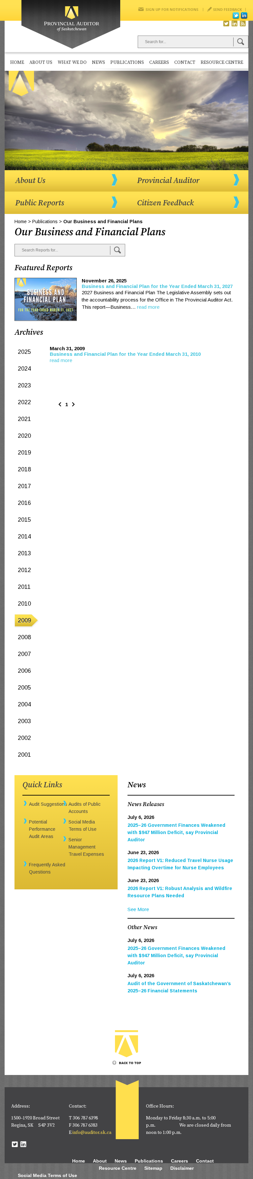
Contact (184, 63)
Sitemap (153, 1168)
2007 (24, 654)
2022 (24, 402)
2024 (24, 368)
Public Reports (39, 203)
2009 (24, 620)
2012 (24, 570)
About (100, 1161)
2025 (24, 352)
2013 (24, 553)
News (98, 63)
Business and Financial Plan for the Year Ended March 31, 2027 (157, 286)
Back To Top (130, 1063)
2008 (24, 637)
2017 (24, 486)
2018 (24, 469)
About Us (40, 63)
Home (17, 63)
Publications (127, 63)
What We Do (72, 63)
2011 (24, 587)
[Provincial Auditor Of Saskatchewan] (70, 24)
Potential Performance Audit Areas (42, 829)
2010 (24, 603)
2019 (24, 452)
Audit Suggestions (48, 804)
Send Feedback (227, 9)
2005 (24, 687)
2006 (24, 671)
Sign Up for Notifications (172, 9)
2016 (24, 503)
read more (148, 307)
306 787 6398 (85, 1118)
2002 (24, 738)
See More (138, 909)
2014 (24, 536)
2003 (24, 721)
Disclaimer (182, 1168)
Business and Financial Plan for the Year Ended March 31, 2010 (125, 354)
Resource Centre (222, 63)
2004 (24, 704)
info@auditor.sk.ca (91, 1133)
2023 (24, 385)
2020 (24, 435)
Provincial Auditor (168, 181)
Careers (159, 63)
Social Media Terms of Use (47, 1175)
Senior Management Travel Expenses (86, 847)
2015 (24, 519)
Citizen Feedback (165, 203)
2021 (24, 419)
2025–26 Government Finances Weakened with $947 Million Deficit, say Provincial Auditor (176, 832)
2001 (24, 754)
